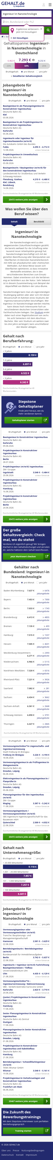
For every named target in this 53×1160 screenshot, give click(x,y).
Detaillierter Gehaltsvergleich (27, 76)
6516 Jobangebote (43, 672)
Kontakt (20, 1154)
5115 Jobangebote (43, 663)
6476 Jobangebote (43, 592)
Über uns (6, 1150)
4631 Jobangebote (43, 645)
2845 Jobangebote (43, 725)
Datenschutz (7, 1154)
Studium (39, 312)
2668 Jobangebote (43, 707)
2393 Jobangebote (43, 654)
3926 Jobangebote (43, 681)
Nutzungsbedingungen (32, 1150)
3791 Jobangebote (43, 716)
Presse (16, 1150)
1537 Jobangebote (43, 636)
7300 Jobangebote (43, 601)
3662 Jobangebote (43, 699)
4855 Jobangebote (43, 619)
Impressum (31, 1154)
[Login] (44, 5)
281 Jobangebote (43, 690)
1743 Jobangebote (43, 610)
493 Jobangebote (43, 627)
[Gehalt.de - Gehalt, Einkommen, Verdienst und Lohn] (12, 4)
